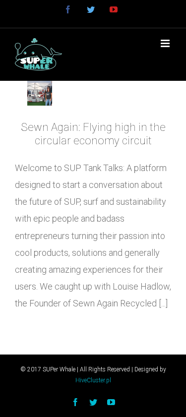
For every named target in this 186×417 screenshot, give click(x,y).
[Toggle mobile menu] (166, 43)
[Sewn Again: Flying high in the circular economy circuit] (39, 93)
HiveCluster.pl (93, 380)
